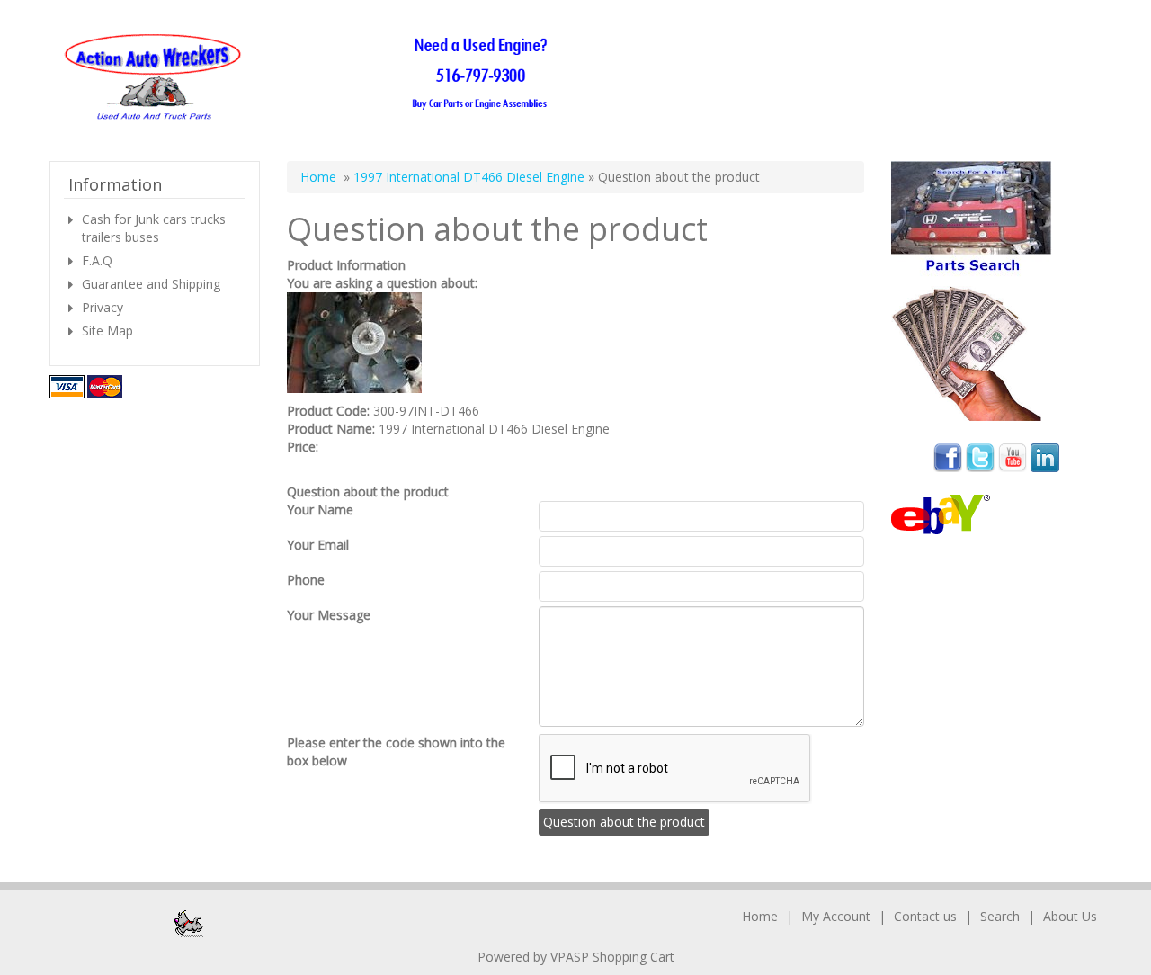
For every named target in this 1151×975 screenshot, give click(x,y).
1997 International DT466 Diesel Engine (468, 176)
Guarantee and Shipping (151, 283)
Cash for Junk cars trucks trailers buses (154, 228)
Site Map (107, 330)
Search (1000, 916)
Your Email (318, 544)
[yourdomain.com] (311, 77)
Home (318, 176)
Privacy (102, 307)
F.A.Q (97, 260)
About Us (1070, 916)
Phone (306, 579)
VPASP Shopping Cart (612, 956)
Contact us (925, 916)
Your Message (328, 614)
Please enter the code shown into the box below (396, 751)
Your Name (320, 509)
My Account (835, 916)
